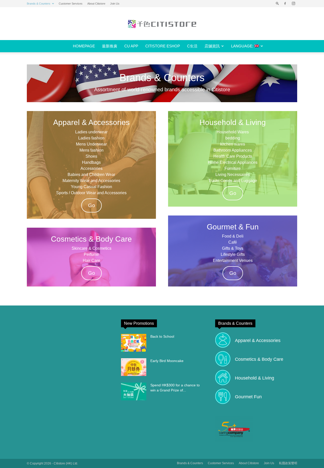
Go (91, 205)
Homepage (84, 46)
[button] (277, 3)
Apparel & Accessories (257, 340)
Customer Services (71, 3)
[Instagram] (293, 3)
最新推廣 (109, 46)
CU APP (131, 46)
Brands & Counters (38, 3)
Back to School (162, 336)
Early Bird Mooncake (167, 361)
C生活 (192, 46)
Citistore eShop (162, 46)
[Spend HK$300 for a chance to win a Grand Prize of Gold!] (133, 391)
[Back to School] (133, 343)
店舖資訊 (212, 46)
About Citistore (96, 3)
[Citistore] (162, 23)
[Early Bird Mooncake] (133, 367)
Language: (242, 46)
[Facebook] (285, 3)
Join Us (114, 3)
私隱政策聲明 (288, 463)
